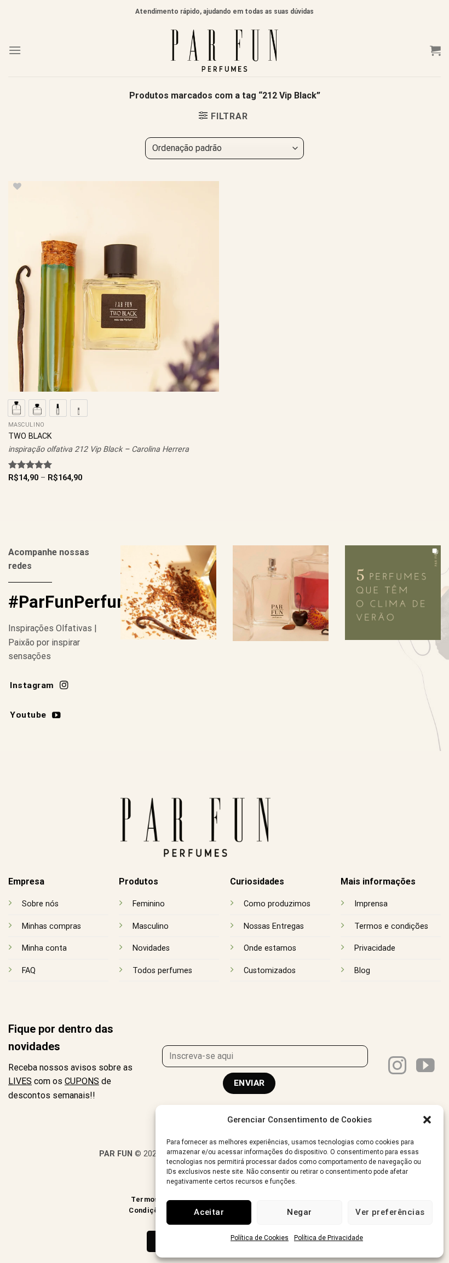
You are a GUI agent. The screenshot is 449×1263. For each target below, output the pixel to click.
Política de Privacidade (328, 1238)
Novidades (151, 948)
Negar (299, 1212)
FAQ (29, 970)
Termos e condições (391, 926)
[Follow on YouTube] (425, 1067)
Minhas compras (51, 926)
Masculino (151, 926)
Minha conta (44, 948)
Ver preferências (389, 1212)
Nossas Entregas (274, 926)
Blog (362, 970)
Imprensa (371, 904)
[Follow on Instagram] (397, 1067)
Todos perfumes (162, 970)
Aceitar (209, 1212)
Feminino (149, 904)
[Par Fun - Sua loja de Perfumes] (225, 50)
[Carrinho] (435, 50)
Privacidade (374, 948)
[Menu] (14, 50)
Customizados (270, 970)
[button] (427, 1119)
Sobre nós (40, 904)
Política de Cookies (260, 1238)
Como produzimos (277, 904)
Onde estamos (270, 948)
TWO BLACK (30, 436)
